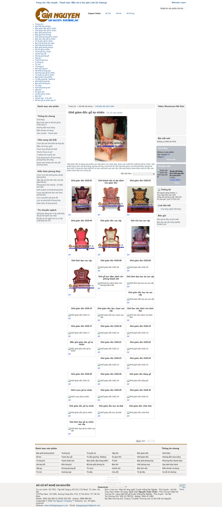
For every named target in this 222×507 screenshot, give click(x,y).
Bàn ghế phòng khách (44, 47)
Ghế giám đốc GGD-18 (111, 326)
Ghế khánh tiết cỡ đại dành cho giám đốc (111, 181)
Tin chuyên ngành (47, 210)
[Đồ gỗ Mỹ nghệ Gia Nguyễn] (57, 14)
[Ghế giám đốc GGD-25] (79, 381)
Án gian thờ (116, 457)
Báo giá (162, 215)
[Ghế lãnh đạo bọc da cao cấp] (140, 283)
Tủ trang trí (39, 66)
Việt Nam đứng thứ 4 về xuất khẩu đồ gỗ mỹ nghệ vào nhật (51, 215)
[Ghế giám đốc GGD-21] (108, 349)
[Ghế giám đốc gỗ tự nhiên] (80, 412)
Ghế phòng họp (143, 464)
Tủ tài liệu (141, 472)
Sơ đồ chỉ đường (169, 472)
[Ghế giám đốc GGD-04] (81, 239)
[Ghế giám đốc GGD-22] (137, 349)
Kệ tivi (38, 457)
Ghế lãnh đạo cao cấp (81, 260)
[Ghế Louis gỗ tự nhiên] (78, 397)
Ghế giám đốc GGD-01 (81, 180)
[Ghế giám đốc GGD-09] (137, 267)
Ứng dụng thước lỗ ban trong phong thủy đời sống (49, 159)
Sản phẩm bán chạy (112, 482)
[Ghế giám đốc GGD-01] (81, 199)
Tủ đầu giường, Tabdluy (96, 457)
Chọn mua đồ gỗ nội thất (47, 149)
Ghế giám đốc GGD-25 (81, 374)
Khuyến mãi (164, 166)
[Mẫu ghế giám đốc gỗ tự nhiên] (82, 350)
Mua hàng (89, 215)
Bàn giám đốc (142, 453)
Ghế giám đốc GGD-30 (140, 390)
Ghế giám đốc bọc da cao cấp (140, 293)
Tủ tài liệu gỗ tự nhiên (44, 41)
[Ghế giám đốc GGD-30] (137, 397)
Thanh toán (170, 159)
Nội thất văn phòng (43, 26)
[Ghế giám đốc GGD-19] (137, 333)
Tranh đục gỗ (66, 457)
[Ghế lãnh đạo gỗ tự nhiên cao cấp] (82, 429)
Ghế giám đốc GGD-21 (111, 342)
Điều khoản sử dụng (45, 130)
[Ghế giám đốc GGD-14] (79, 315)
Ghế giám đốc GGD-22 (140, 342)
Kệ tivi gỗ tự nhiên (42, 50)
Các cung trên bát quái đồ (47, 198)
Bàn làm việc (142, 468)
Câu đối (115, 472)
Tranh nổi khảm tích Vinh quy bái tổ (177, 173)
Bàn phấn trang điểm (43, 77)
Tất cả (177, 183)
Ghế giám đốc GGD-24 (140, 358)
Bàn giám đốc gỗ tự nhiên (45, 28)
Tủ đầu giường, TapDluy (45, 79)
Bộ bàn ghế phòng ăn (96, 464)
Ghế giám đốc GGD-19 (140, 326)
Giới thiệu (41, 120)
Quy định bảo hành (170, 464)
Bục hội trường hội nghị (44, 43)
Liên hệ (94, 3)
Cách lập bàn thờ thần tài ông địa (50, 143)
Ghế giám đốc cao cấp (110, 220)
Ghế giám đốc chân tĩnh (140, 406)
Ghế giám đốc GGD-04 (81, 220)
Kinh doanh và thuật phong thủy (50, 190)
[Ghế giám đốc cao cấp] (111, 239)
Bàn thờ (38, 96)
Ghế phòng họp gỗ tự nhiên (46, 37)
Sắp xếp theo (126, 173)
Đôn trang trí (66, 464)
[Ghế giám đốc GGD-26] (108, 381)
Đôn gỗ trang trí (41, 69)
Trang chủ (40, 3)
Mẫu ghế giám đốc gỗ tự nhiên (81, 343)
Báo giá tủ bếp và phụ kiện (168, 219)
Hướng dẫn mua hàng (46, 128)
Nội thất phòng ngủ (43, 71)
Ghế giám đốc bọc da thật (111, 406)
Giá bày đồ (40, 464)
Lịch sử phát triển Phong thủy (49, 200)
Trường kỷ (39, 62)
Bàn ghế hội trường (43, 35)
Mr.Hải (119, 13)
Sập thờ (115, 453)
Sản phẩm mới (112, 480)
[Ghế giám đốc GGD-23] (108, 365)
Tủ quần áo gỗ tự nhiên (44, 75)
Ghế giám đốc (143, 457)
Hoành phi (116, 468)
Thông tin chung (46, 116)
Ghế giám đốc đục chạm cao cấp (111, 309)
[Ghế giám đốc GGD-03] (140, 199)
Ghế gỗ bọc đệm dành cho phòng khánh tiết (110, 277)
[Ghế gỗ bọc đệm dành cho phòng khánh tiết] (111, 284)
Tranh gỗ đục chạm (43, 52)
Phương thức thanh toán (172, 461)
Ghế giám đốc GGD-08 (111, 260)
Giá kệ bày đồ (40, 54)
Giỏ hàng (162, 148)
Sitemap (103, 3)
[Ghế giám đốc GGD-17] (79, 333)
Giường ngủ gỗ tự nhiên (45, 73)
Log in (183, 3)
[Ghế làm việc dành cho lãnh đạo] (140, 316)
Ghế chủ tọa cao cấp (140, 220)
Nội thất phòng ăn (42, 81)
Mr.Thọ (108, 13)
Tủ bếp (89, 472)
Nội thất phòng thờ (42, 88)
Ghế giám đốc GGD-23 (111, 358)
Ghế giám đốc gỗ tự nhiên (81, 406)
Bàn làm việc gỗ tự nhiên (45, 39)
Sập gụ (39, 468)
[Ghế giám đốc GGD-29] (108, 397)
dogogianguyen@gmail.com (88, 505)
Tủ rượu (38, 85)
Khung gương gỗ (42, 56)
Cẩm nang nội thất (47, 140)
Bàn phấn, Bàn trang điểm (97, 461)
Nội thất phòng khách (44, 45)
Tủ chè (38, 64)
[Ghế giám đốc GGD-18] (108, 333)
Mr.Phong (130, 13)
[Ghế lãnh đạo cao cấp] (81, 279)
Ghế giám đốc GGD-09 (140, 260)
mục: (144, 441)
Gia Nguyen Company (62, 501)
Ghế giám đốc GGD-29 (111, 390)
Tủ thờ (114, 461)
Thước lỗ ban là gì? (45, 152)
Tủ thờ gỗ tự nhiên (42, 94)
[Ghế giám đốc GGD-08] (108, 267)
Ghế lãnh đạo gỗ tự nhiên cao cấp (82, 423)
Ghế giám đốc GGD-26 (111, 374)
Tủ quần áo (91, 453)
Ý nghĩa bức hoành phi (46, 155)
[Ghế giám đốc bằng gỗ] (137, 381)
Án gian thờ (40, 92)
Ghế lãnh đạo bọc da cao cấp (140, 276)
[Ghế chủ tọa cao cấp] (140, 239)
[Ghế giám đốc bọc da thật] (109, 412)
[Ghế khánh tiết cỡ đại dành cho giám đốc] (111, 199)
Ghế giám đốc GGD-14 (81, 308)
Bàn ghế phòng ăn (42, 83)
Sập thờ (38, 90)
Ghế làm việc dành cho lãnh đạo (140, 309)
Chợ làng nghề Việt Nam (171, 209)
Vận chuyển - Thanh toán (59, 3)
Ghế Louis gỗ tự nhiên (81, 390)
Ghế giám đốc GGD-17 (81, 326)
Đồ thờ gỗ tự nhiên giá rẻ (45, 100)
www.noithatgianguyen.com (56, 505)
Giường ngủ (66, 472)
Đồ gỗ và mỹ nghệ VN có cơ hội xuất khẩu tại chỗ (50, 220)
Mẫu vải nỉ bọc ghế (80, 3)
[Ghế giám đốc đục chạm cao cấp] (111, 316)
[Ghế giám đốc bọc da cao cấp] (140, 299)
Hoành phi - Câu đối (43, 98)
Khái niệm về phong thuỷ (47, 203)
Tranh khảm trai (41, 60)
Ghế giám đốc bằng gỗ (140, 374)
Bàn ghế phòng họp (43, 33)
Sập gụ (38, 58)
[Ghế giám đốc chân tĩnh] (138, 412)
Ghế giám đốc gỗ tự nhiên (45, 30)
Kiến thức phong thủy (49, 171)
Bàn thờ (115, 464)
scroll (111, 490)
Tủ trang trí (40, 461)
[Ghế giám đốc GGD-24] (137, 365)
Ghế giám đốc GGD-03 (140, 180)
